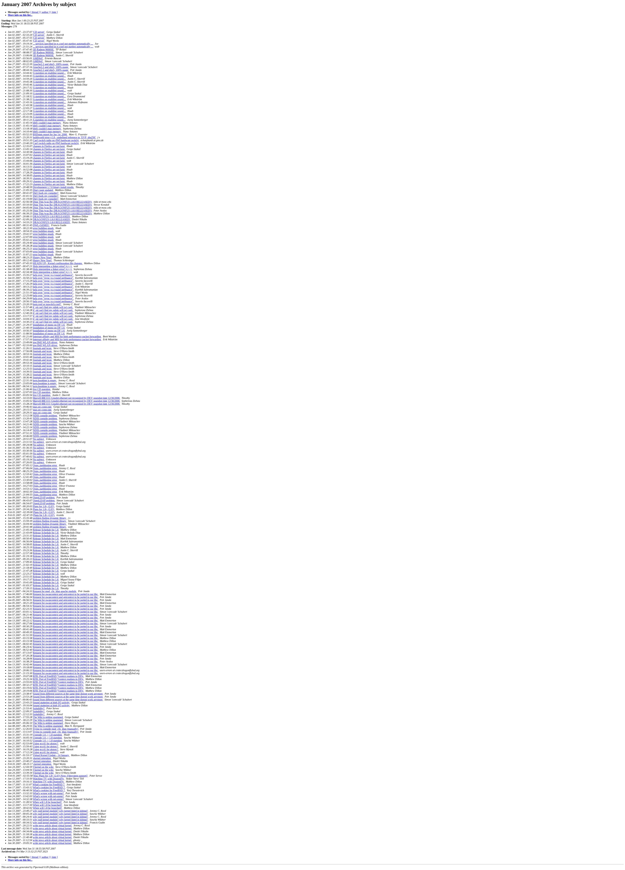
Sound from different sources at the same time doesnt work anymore (68, 693)
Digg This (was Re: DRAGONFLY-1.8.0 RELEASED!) (62, 201)
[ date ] (54, 12)
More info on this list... (20, 15)
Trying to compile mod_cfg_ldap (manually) (56, 728)
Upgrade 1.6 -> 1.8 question (47, 734)
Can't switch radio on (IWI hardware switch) (56, 140)
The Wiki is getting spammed (48, 717)
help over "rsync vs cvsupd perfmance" (53, 275)
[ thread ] (35, 12)
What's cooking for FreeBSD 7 (49, 784)
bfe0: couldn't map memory (47, 122)
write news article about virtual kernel (52, 825)
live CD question (42, 389)
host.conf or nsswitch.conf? (47, 304)
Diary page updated (43, 190)
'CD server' (39, 32)
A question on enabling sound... (49, 73)
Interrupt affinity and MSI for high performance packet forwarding (67, 336)
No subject (39, 439)
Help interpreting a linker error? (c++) (52, 266)
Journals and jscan (42, 348)
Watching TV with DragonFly (49, 778)
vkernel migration (42, 758)
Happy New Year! (42, 257)
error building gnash (43, 228)
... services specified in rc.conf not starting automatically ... (63, 43)
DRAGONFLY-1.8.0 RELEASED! (52, 216)
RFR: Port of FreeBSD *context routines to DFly (58, 676)
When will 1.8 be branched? (47, 802)
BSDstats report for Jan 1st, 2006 (50, 134)
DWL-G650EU (41, 225)
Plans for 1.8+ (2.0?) (44, 506)
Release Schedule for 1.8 (46, 529)
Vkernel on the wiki (43, 767)
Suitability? (39, 708)
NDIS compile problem (45, 415)
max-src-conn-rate (42, 406)
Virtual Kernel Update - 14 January (51, 755)
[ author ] (45, 12)
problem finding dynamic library (50, 518)
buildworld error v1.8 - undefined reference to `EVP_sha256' (64, 137)
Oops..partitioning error (45, 465)
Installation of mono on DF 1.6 (49, 324)
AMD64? (38, 58)
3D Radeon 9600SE (43, 49)
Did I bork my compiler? (46, 193)
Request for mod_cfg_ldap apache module (55, 591)
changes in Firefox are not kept (49, 146)
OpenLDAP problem (44, 497)
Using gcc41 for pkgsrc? (46, 743)
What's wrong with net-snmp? (48, 793)
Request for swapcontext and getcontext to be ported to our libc (65, 594)
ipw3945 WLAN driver (45, 342)
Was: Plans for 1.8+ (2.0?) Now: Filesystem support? (60, 775)
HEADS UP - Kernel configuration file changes (58, 263)
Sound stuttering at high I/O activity (51, 702)
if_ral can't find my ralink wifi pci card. (53, 307)
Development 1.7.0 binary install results (53, 187)
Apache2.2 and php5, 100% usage (51, 64)
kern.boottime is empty (45, 380)
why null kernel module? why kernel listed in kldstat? (60, 810)
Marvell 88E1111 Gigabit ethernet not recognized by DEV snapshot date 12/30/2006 (76, 398)
